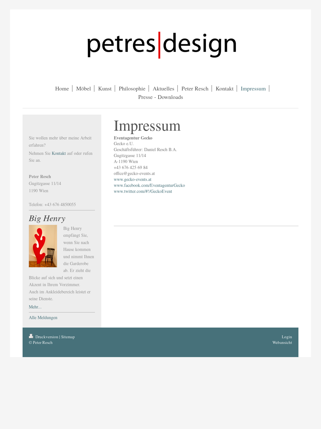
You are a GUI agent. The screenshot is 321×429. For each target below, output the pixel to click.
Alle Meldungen (43, 317)
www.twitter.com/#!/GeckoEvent (143, 191)
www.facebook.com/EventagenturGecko (149, 185)
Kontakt (59, 153)
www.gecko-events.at (132, 179)
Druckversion (46, 336)
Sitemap (68, 336)
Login (287, 336)
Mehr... (35, 307)
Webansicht (282, 342)
